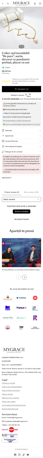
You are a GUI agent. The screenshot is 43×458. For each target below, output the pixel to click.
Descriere (8, 131)
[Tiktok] (23, 454)
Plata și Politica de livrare (11, 390)
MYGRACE (24, 449)
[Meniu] (2, 3)
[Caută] (8, 3)
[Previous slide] (18, 277)
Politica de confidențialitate (12, 387)
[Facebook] (15, 454)
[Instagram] (19, 454)
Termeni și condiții (8, 383)
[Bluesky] (27, 454)
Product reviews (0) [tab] (11, 192)
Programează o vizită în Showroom (18, 121)
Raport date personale (10, 409)
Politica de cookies (8, 402)
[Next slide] (24, 277)
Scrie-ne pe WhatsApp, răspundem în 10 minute (22, 124)
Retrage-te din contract (14, 152)
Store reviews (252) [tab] (31, 192)
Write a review (21, 211)
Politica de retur (7, 394)
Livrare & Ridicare (11, 141)
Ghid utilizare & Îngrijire (13, 146)
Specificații (9, 136)
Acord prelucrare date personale (14, 405)
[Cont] (35, 3)
